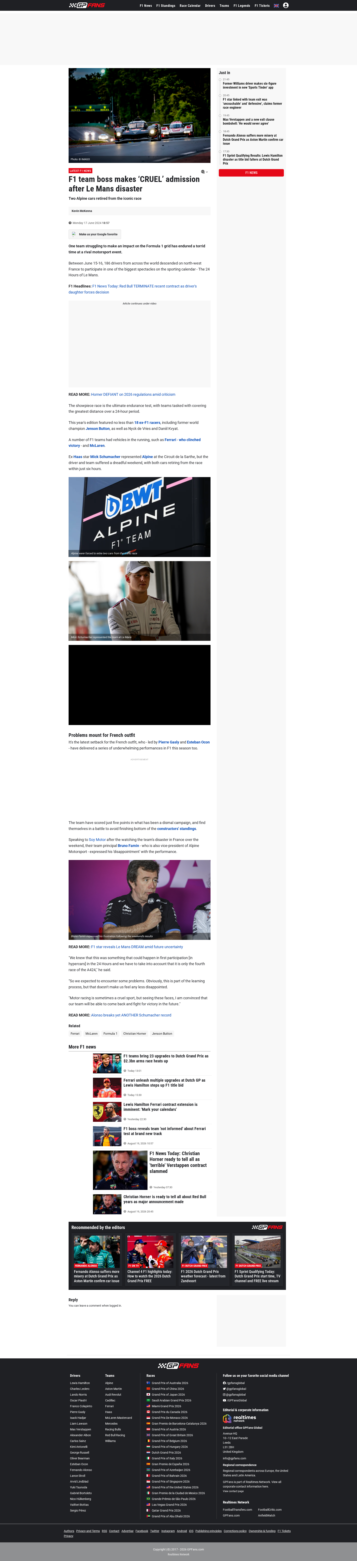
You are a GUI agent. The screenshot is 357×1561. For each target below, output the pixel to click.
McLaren (97, 445)
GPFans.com (231, 1515)
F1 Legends (242, 6)
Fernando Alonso (81, 1470)
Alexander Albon (80, 1435)
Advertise (127, 1531)
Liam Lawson (78, 1423)
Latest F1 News (80, 170)
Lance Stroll (77, 1475)
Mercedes (111, 1423)
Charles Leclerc (79, 1388)
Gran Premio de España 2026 (170, 1464)
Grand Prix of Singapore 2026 (171, 1481)
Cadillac (110, 1400)
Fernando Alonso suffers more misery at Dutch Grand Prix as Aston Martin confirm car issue (253, 139)
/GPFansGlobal (236, 1400)
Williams (110, 1441)
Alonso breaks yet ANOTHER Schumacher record (131, 1015)
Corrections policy (235, 1531)
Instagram (168, 1531)
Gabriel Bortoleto (81, 1493)
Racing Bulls (113, 1429)
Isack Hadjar (78, 1417)
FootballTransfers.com (237, 1509)
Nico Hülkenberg (80, 1499)
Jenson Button (98, 428)
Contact (114, 1531)
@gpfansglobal (236, 1388)
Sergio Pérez (78, 1510)
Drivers (210, 6)
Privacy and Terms (88, 1531)
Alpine (147, 457)
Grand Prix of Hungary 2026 (170, 1446)
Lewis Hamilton (80, 1383)
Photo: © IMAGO (80, 159)
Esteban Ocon (198, 742)
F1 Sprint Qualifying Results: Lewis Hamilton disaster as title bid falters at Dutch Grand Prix (253, 159)
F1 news (251, 173)
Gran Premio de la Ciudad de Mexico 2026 (178, 1493)
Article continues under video (139, 303)
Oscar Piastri (78, 1400)
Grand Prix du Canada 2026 (169, 1412)
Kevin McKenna (82, 211)
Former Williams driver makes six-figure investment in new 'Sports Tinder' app (249, 85)
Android (182, 1531)
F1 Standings (165, 6)
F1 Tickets (262, 6)
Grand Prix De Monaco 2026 (170, 1417)
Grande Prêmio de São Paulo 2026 (174, 1499)
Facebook (142, 1531)
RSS (104, 1531)
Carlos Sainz (78, 1441)
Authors (69, 1531)
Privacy (68, 1536)
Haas (78, 457)
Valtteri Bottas (79, 1504)
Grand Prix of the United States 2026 (175, 1487)
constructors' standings (176, 828)
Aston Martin (113, 1388)
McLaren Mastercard (118, 1417)
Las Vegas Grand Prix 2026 (169, 1504)
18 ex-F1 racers (147, 422)
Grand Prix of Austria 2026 (169, 1429)
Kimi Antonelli (78, 1446)
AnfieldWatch (266, 1515)
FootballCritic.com (270, 1509)
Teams (224, 6)
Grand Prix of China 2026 (168, 1388)
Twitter (154, 1531)
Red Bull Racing (115, 1435)
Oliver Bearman (80, 1458)
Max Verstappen (80, 1429)
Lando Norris (78, 1394)
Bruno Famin (128, 845)
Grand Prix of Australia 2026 (170, 1383)
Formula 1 (110, 1033)
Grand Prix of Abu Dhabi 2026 (171, 1516)
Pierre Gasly (168, 742)
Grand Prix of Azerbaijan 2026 (171, 1470)
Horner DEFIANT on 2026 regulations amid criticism (133, 394)
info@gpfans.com (234, 1458)
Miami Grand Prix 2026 (166, 1406)
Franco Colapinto (81, 1406)
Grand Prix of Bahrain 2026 (169, 1475)
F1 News (146, 6)
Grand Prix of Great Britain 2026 (172, 1435)
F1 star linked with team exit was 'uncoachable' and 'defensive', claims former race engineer (252, 103)
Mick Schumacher (105, 457)
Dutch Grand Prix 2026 (166, 1452)
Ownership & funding (262, 1531)
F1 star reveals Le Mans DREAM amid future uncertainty (137, 947)
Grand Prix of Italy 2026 (167, 1458)
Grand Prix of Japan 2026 (168, 1394)
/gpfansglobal (235, 1383)
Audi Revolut (113, 1394)
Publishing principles (208, 1531)
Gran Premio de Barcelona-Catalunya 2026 (179, 1423)
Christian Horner (134, 1033)
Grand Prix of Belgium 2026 (169, 1441)
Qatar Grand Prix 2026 (166, 1510)
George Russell (79, 1452)
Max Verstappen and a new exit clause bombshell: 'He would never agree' (248, 121)
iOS (191, 1531)
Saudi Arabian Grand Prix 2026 (171, 1400)
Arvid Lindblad (79, 1481)
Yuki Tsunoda (78, 1487)
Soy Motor (97, 839)
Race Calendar (190, 6)
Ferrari (170, 440)
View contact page (233, 1491)
